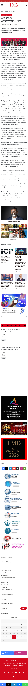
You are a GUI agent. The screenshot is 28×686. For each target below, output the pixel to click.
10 (3, 630)
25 (6, 637)
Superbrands (4, 575)
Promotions (4, 599)
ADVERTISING (22, 663)
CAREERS (21, 665)
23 (25, 633)
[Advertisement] (14, 379)
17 (3, 633)
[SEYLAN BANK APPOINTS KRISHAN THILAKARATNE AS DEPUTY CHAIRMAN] (21, 277)
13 (14, 630)
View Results (4, 343)
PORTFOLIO (7, 665)
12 (10, 630)
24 (3, 637)
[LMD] (14, 5)
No (4, 337)
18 (6, 633)
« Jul (2, 644)
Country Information (6, 570)
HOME (4, 663)
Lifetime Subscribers (6, 572)
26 (10, 637)
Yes (4, 334)
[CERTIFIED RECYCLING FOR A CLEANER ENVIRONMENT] (7, 251)
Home (3, 11)
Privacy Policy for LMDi (6, 589)
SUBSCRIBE (14, 665)
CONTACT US (14, 668)
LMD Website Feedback (7, 594)
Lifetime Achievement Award (8, 577)
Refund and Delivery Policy (7, 584)
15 (21, 630)
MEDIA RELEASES (10, 11)
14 (17, 630)
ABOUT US (9, 663)
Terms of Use (4, 582)
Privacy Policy (4, 587)
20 (14, 633)
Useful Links (4, 596)
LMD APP (3, 592)
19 (10, 633)
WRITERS (15, 663)
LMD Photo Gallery (5, 580)
